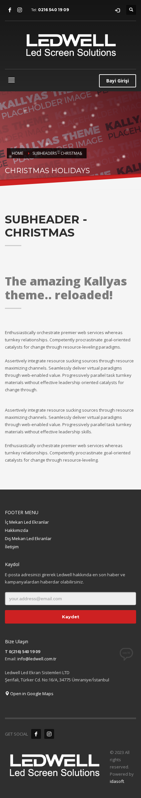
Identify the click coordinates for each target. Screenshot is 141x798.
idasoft (117, 781)
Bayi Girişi (117, 81)
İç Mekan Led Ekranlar (27, 522)
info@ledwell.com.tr (36, 659)
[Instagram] (20, 10)
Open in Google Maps (31, 693)
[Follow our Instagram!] (49, 734)
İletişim (12, 547)
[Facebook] (10, 10)
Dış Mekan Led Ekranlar (28, 538)
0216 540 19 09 (53, 9)
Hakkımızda (16, 530)
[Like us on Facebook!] (36, 734)
